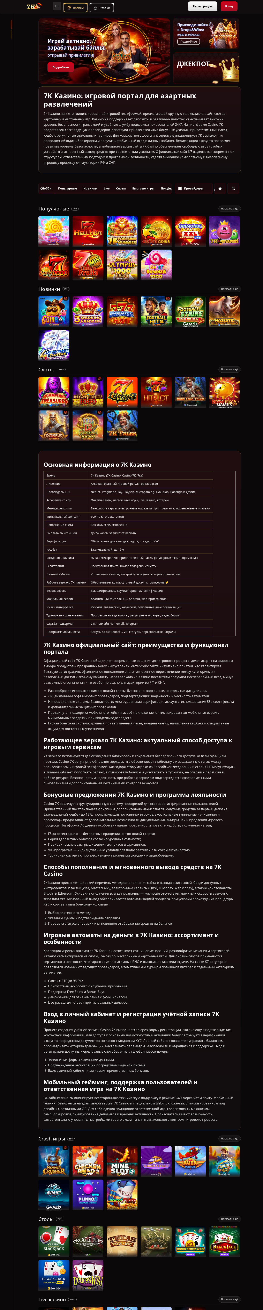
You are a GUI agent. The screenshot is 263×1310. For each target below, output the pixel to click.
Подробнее (60, 67)
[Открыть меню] (57, 6)
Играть (53, 244)
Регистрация (202, 6)
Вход (229, 6)
